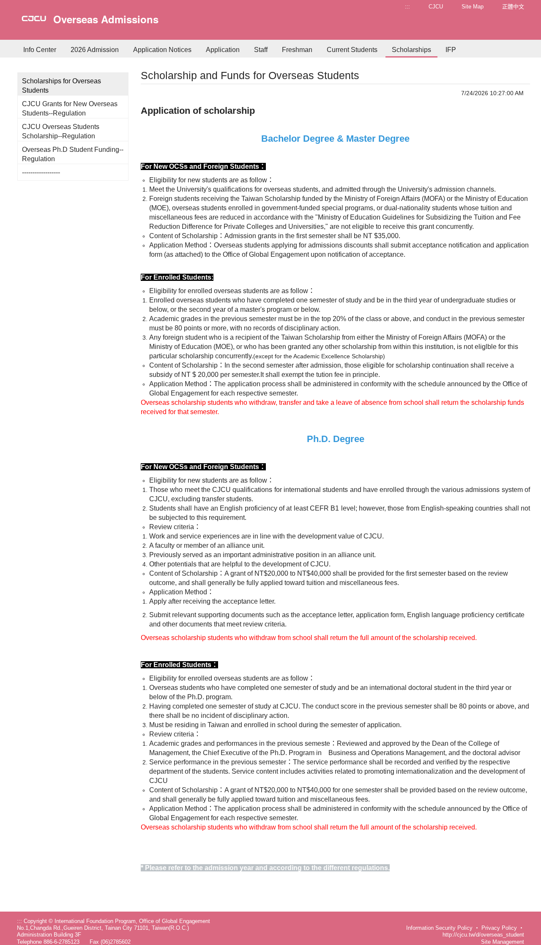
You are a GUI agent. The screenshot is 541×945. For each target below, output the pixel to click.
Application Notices (162, 49)
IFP (450, 49)
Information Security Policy (439, 928)
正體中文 (513, 6)
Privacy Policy (499, 928)
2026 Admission (95, 49)
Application (223, 49)
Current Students (352, 49)
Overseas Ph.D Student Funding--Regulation (72, 154)
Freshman (297, 49)
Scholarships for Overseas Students (61, 85)
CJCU (436, 6)
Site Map (473, 6)
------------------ (41, 172)
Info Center (39, 49)
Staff (261, 49)
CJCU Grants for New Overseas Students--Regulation (69, 108)
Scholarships (411, 49)
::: (407, 6)
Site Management (502, 942)
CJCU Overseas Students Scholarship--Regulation (60, 131)
